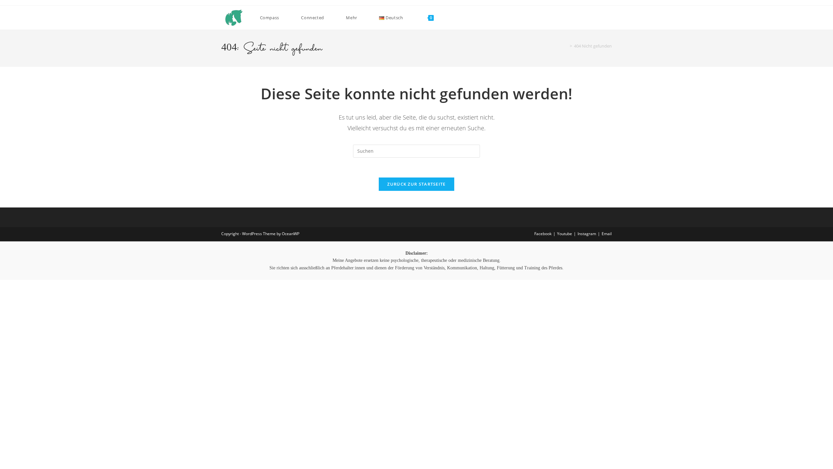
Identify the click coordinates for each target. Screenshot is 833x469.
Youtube (564, 233)
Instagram (587, 233)
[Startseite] (566, 46)
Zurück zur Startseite (416, 184)
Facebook (543, 233)
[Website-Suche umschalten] (445, 18)
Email (607, 233)
